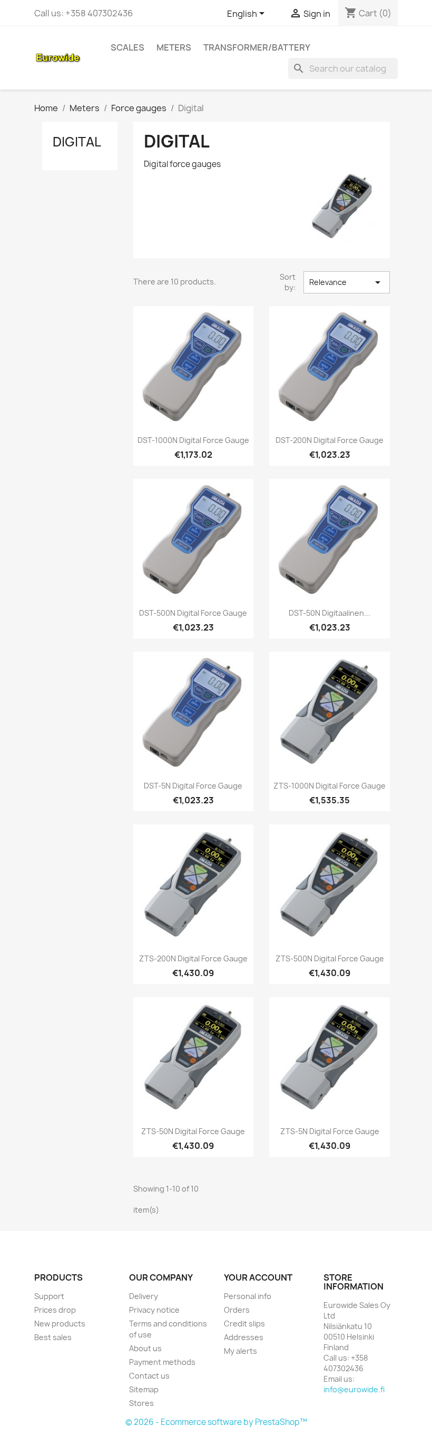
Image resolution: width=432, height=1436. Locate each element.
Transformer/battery (256, 47)
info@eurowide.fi (354, 1389)
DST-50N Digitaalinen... (329, 613)
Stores (141, 1403)
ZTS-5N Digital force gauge (329, 1131)
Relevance (346, 282)
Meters (173, 47)
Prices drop (55, 1310)
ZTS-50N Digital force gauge (193, 1131)
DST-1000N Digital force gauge (193, 440)
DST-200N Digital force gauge (330, 440)
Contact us (149, 1376)
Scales (127, 47)
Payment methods (162, 1362)
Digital (77, 142)
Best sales (53, 1337)
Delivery (143, 1296)
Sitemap (144, 1389)
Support (49, 1296)
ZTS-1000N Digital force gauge (329, 786)
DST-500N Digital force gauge (193, 613)
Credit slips (244, 1324)
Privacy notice (154, 1310)
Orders (237, 1310)
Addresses (243, 1337)
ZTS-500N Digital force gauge (330, 958)
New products (59, 1324)
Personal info (247, 1296)
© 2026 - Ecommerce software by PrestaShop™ (216, 1422)
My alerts (240, 1351)
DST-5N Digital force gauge (193, 786)
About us (145, 1348)
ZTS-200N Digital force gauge (193, 958)
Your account (258, 1277)
